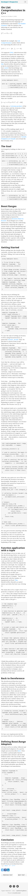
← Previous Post (7, 875)
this (2, 64)
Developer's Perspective (9, 2)
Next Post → (22, 875)
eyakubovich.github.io (21, 890)
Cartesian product (16, 106)
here (19, 751)
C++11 (13, 865)
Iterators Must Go (18, 219)
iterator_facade (13, 339)
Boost (6, 865)
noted (6, 68)
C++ (10, 865)
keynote (3, 221)
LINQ (11, 52)
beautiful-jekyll (16, 893)
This (16, 580)
